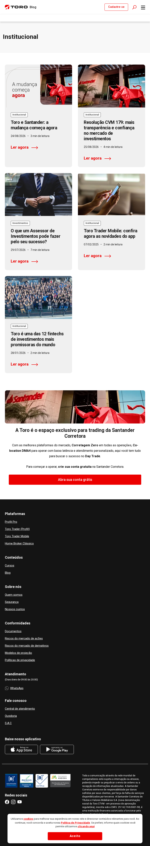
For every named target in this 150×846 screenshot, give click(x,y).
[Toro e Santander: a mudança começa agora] (38, 86)
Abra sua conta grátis (75, 480)
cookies (28, 818)
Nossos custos (15, 609)
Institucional (19, 114)
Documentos (13, 631)
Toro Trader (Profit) (17, 529)
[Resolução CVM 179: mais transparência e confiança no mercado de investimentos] (111, 86)
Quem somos (13, 594)
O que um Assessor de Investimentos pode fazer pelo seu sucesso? (35, 236)
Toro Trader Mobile (17, 536)
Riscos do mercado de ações (24, 638)
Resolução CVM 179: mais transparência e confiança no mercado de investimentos (109, 130)
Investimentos (20, 223)
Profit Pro (11, 521)
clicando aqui (86, 826)
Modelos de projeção (18, 653)
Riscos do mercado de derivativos (27, 645)
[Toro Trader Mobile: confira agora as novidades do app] (111, 194)
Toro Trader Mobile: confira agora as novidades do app (110, 233)
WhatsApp (16, 688)
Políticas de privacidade (20, 660)
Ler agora (20, 147)
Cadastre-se (116, 7)
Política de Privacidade (75, 822)
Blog (8, 572)
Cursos (9, 565)
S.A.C (8, 723)
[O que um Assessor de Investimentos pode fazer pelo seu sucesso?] (38, 194)
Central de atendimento (20, 708)
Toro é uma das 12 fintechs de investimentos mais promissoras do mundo (37, 339)
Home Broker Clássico (19, 543)
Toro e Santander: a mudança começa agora (34, 125)
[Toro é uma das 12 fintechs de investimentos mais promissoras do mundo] (38, 297)
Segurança (12, 602)
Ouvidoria (11, 716)
